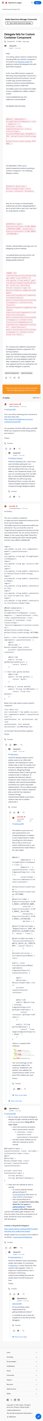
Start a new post (19, 390)
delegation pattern (24, 62)
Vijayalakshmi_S (14, 1108)
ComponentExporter (19, 1194)
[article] (21, 426)
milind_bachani (14, 404)
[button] (11, 42)
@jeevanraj (14, 754)
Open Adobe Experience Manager (20, 23)
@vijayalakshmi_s (16, 1257)
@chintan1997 (11, 409)
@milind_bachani (16, 458)
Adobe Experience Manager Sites (11, 9)
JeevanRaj (12, 506)
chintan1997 (12, 46)
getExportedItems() (19, 1207)
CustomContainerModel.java (22, 1237)
